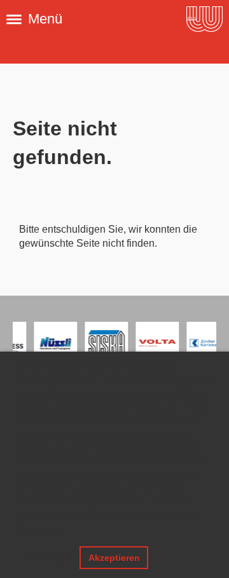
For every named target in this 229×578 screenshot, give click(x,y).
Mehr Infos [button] (39, 529)
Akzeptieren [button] (114, 558)
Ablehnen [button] (46, 558)
